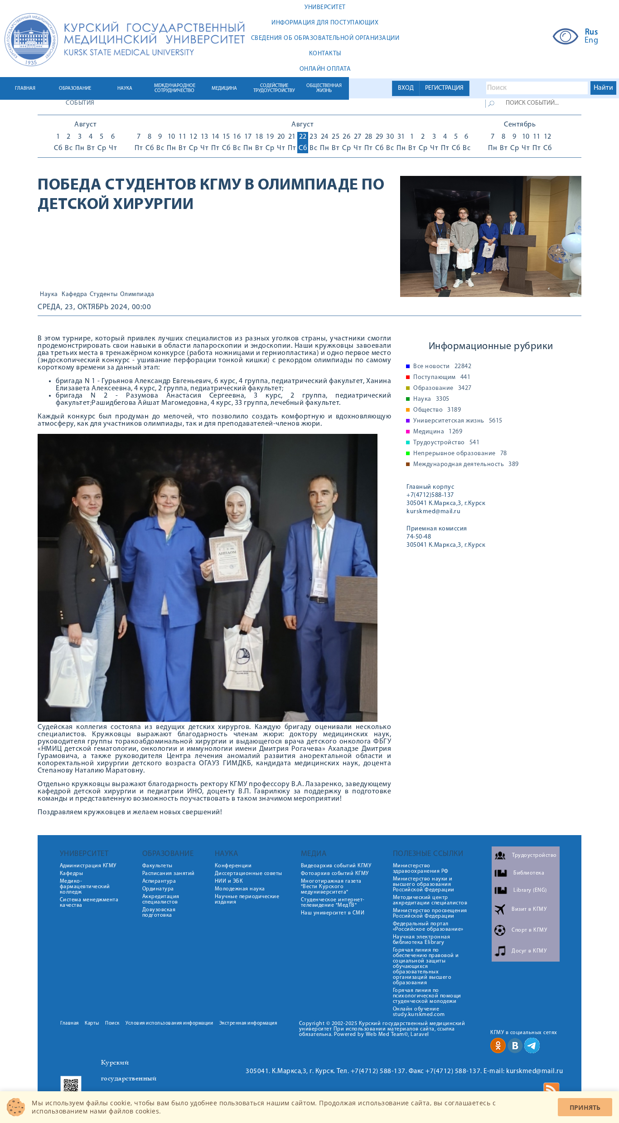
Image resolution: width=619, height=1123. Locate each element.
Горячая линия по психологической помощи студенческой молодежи (427, 996)
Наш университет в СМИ (333, 913)
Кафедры (71, 873)
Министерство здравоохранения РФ (421, 868)
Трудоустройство (446, 443)
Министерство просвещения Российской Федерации (430, 913)
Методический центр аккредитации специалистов (430, 900)
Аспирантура (159, 881)
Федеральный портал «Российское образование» (428, 926)
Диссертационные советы (248, 873)
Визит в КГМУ (529, 909)
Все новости (442, 367)
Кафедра (74, 295)
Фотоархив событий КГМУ (335, 873)
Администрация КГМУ (88, 866)
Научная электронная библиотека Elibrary (421, 939)
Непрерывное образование (460, 454)
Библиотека (528, 873)
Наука (49, 295)
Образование (442, 388)
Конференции (233, 866)
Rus (591, 33)
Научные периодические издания (247, 899)
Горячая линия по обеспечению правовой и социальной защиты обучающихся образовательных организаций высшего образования (426, 967)
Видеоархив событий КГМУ (336, 866)
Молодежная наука (240, 889)
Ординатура (158, 889)
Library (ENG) (530, 890)
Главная (69, 1023)
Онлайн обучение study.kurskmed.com (419, 1011)
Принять (585, 1107)
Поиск (112, 1023)
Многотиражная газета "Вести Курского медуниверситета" (331, 887)
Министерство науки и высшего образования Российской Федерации (424, 884)
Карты (92, 1023)
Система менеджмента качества (89, 902)
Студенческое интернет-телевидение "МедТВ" (333, 902)
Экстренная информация (248, 1023)
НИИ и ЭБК (229, 881)
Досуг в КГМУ (529, 951)
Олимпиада (137, 295)
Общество (437, 410)
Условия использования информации (169, 1023)
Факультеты (157, 866)
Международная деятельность (466, 465)
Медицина (437, 432)
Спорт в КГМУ (529, 930)
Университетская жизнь (458, 421)
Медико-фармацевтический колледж (85, 887)
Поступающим (441, 377)
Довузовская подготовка (159, 912)
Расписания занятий (168, 873)
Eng (592, 41)
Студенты (104, 295)
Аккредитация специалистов (160, 899)
